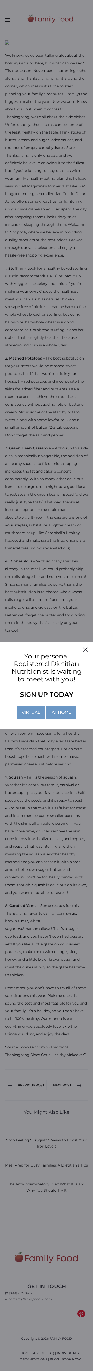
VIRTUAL (31, 712)
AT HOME (61, 712)
